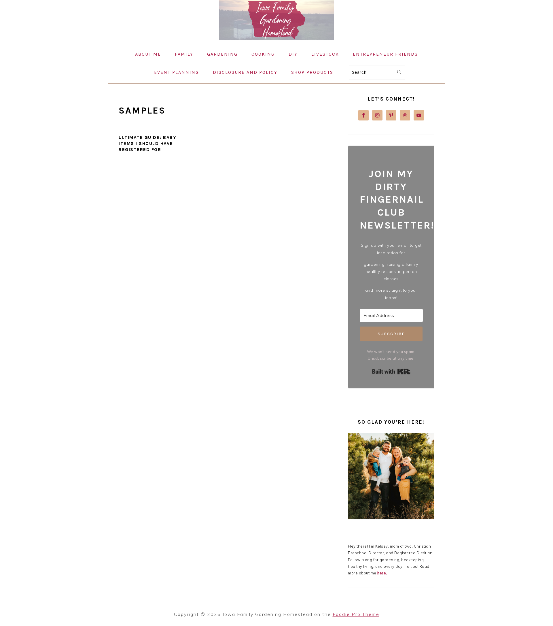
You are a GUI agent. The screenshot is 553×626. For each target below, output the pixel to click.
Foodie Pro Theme (356, 614)
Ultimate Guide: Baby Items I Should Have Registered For (147, 143)
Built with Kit (391, 371)
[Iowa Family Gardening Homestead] (276, 39)
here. (382, 573)
